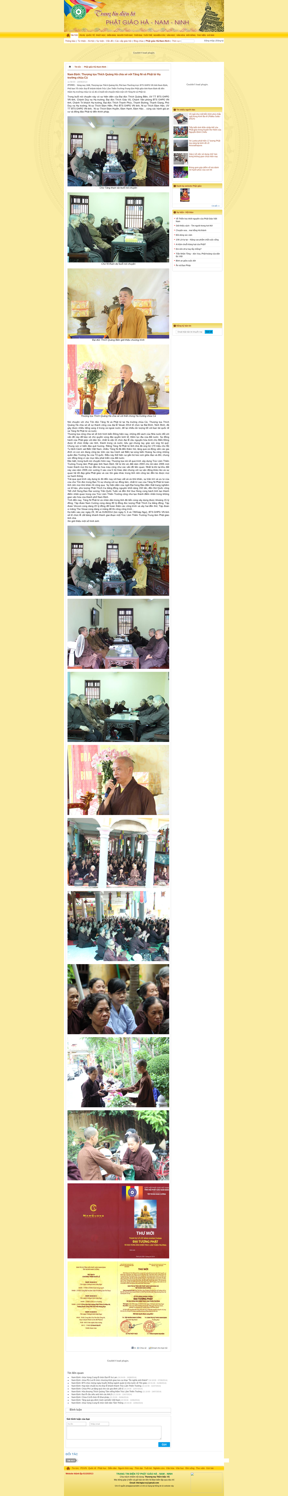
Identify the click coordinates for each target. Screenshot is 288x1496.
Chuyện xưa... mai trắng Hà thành (191, 230)
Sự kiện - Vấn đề (104, 41)
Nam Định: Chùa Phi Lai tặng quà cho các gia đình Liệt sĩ (97, 1389)
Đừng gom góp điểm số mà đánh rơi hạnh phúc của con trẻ (204, 168)
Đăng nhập (209, 41)
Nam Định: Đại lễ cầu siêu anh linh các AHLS (92, 1394)
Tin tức (77, 67)
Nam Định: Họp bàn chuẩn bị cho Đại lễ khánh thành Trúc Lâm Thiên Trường (106, 1386)
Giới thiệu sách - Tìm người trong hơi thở (194, 226)
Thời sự (176, 41)
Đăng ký (220, 41)
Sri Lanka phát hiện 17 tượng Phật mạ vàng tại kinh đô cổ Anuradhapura (204, 143)
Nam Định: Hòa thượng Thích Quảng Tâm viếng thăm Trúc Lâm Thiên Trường (107, 1391)
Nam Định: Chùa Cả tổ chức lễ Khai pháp (90, 1397)
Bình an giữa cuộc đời (186, 261)
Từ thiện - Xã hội (86, 41)
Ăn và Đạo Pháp (183, 265)
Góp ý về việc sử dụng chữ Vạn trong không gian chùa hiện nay (203, 155)
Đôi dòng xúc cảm (184, 235)
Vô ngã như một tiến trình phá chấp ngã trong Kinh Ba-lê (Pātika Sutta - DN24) (205, 116)
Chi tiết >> (216, 206)
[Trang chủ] (66, 35)
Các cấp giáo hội (123, 41)
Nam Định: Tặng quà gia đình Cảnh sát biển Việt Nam (96, 1400)
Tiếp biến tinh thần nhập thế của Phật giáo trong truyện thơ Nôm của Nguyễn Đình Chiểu (205, 129)
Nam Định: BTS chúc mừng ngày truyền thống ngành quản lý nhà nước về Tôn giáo (109, 1383)
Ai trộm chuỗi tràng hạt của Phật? (191, 244)
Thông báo (70, 41)
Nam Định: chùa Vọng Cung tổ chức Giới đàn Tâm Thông (97, 1403)
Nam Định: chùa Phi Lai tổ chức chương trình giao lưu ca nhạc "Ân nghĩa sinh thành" (110, 1380)
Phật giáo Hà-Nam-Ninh (158, 41)
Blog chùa (138, 41)
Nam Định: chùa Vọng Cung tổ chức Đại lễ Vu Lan (94, 1377)
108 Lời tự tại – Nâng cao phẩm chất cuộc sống (197, 240)
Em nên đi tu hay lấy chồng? (189, 249)
